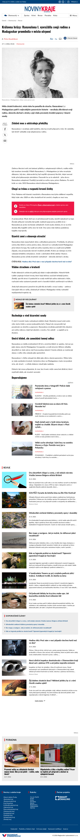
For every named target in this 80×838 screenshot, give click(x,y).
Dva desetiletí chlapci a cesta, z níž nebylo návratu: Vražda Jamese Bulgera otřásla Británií (37, 621)
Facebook (60, 2)
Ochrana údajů (41, 829)
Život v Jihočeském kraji (46, 205)
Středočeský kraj (9, 817)
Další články (39, 701)
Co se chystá (34, 797)
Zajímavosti (34, 806)
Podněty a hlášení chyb (27, 829)
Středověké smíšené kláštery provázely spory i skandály (53, 513)
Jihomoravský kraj (10, 801)
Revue (40, 15)
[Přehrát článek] (65, 38)
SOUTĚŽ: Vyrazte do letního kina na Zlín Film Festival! (52, 493)
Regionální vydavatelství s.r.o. (68, 835)
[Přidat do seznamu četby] (60, 39)
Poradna (48, 15)
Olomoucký (12, 15)
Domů (4, 20)
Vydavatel (14, 829)
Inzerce (65, 829)
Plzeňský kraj (8, 815)
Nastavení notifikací (55, 829)
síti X (31, 211)
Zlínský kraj (7, 819)
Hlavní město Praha (10, 797)
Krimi (34, 15)
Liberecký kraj (8, 807)
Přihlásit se (74, 2)
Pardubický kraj (9, 813)
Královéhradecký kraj (11, 805)
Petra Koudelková (11, 39)
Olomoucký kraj (9, 811)
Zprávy (26, 15)
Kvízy (55, 15)
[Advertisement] (43, 149)
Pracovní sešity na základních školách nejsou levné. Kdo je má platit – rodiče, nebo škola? (21, 771)
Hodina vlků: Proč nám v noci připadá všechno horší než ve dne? (47, 262)
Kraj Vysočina (8, 803)
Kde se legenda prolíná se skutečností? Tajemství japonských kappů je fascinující (33, 631)
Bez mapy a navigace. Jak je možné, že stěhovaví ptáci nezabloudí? (29, 628)
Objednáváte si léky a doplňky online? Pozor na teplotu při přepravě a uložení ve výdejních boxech (57, 771)
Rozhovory (33, 805)
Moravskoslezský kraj (11, 809)
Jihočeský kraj (8, 799)
